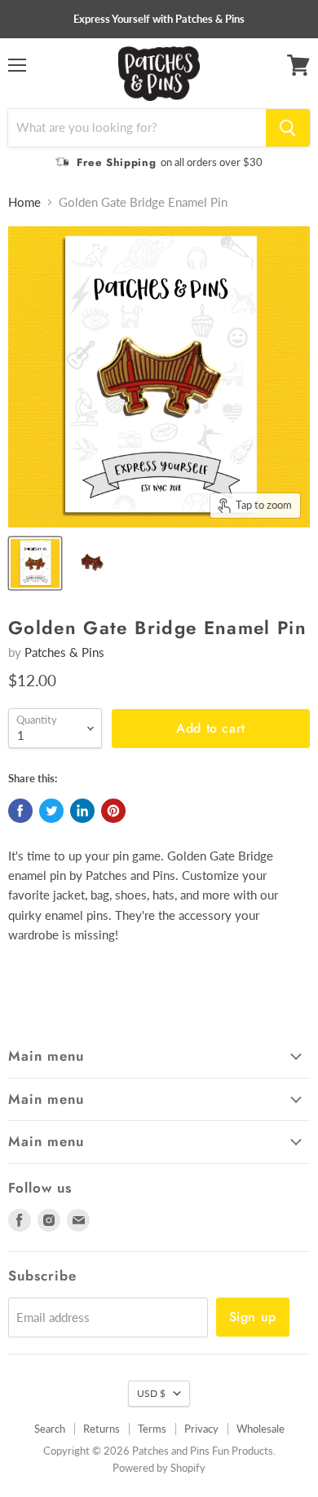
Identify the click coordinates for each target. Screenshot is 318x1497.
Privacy (201, 1428)
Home (24, 202)
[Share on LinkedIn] (82, 811)
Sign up (252, 1316)
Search (49, 1428)
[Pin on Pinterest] (113, 811)
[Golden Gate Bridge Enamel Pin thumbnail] (35, 563)
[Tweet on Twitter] (51, 811)
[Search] (288, 128)
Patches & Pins (64, 652)
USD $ (151, 1393)
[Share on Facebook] (20, 811)
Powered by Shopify (159, 1467)
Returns (101, 1428)
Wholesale (260, 1428)
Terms (152, 1428)
